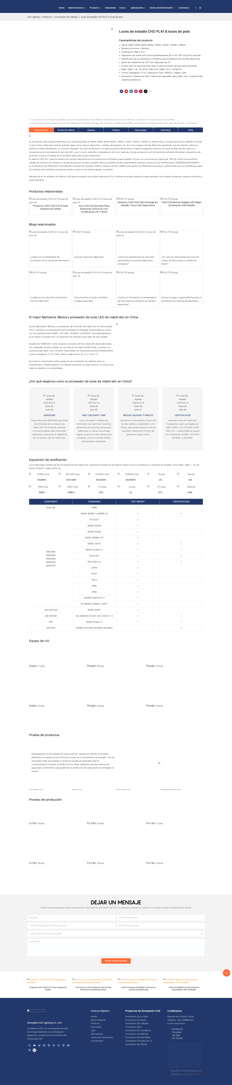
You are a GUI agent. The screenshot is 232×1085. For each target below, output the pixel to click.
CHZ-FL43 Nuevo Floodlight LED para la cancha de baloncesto (138, 988)
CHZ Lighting (33, 17)
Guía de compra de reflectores (89, 257)
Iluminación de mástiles (66, 17)
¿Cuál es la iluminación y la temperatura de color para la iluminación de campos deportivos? (137, 301)
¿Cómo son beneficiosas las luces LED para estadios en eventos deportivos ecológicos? (136, 260)
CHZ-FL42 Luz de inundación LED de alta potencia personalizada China (93, 988)
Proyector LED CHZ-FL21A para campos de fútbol (48, 988)
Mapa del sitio (194, 1074)
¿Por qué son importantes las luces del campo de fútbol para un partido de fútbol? (180, 260)
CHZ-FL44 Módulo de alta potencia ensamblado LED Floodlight (184, 988)
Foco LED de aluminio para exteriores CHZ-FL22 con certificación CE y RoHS (94, 209)
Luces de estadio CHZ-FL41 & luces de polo (102, 17)
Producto (47, 17)
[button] (189, 8)
